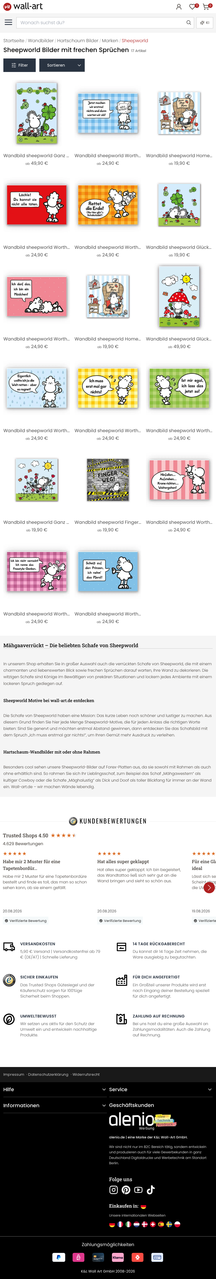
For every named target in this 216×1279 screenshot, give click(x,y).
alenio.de (117, 1137)
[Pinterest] (126, 1189)
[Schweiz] (153, 1224)
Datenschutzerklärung (48, 1074)
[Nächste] (209, 887)
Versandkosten (37, 944)
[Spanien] (161, 1224)
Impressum (13, 1074)
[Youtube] (138, 1189)
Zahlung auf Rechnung (159, 1016)
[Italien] (128, 1224)
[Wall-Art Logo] (23, 6)
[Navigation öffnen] (8, 22)
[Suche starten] (188, 22)
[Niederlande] (137, 1224)
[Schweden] (169, 1224)
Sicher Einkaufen (39, 977)
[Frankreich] (120, 1224)
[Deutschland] (112, 1224)
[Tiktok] (150, 1189)
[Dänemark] (145, 1224)
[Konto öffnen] (179, 6)
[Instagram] (113, 1189)
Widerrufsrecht (86, 1074)
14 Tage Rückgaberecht (159, 944)
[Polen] (177, 1224)
